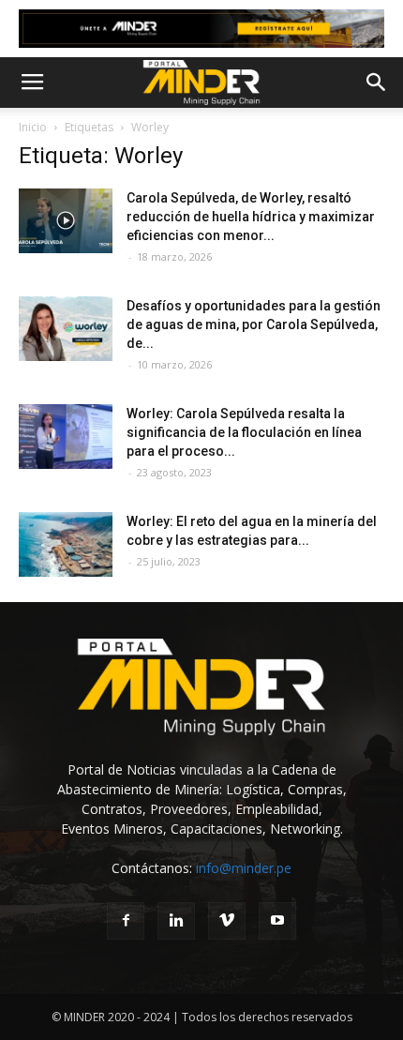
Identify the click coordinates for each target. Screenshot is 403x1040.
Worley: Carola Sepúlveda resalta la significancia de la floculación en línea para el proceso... (244, 432)
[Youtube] (277, 921)
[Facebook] (125, 921)
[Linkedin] (176, 921)
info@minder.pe (243, 868)
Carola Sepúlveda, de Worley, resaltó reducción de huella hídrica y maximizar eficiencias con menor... (251, 216)
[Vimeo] (227, 921)
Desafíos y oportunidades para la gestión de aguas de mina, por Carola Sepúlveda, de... (254, 324)
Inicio (33, 127)
